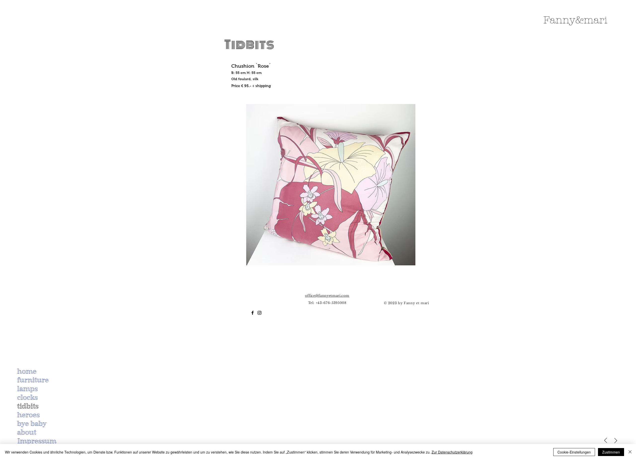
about (26, 432)
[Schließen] (630, 452)
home (27, 371)
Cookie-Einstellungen (574, 452)
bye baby (31, 423)
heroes (28, 415)
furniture (33, 380)
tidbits (28, 406)
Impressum (36, 441)
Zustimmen (611, 452)
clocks (27, 397)
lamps (27, 389)
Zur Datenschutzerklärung (452, 452)
